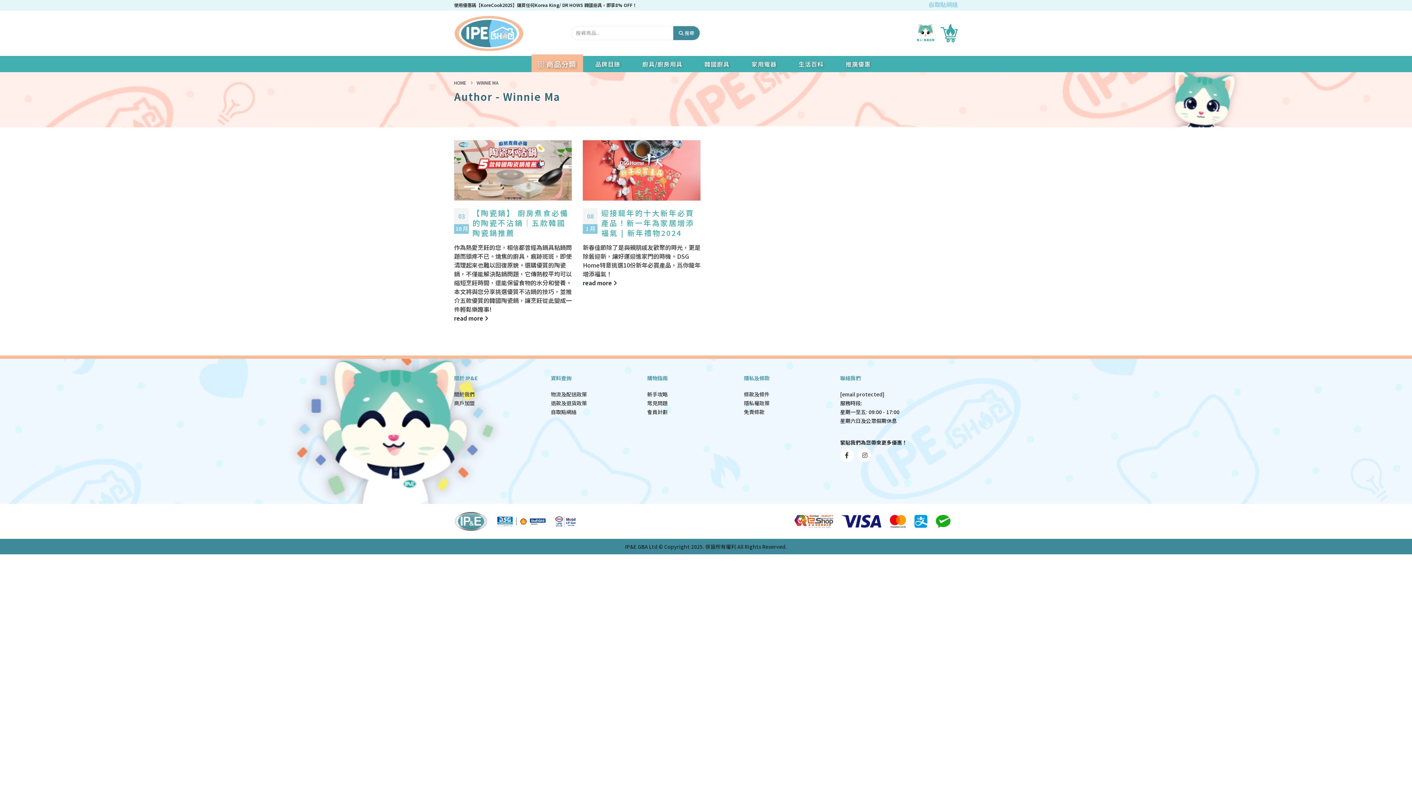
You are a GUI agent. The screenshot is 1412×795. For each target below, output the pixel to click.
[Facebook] (847, 455)
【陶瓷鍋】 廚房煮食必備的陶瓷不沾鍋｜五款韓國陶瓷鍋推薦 (520, 223)
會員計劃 (657, 412)
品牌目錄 (607, 64)
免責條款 (754, 412)
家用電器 (764, 64)
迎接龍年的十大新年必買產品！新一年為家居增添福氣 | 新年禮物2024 (647, 223)
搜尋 (689, 32)
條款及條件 (757, 394)
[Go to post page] (513, 170)
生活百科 (811, 64)
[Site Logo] (489, 33)
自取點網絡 (943, 4)
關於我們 (464, 394)
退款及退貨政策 (569, 403)
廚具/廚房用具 (662, 64)
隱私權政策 (757, 403)
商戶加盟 (464, 403)
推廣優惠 (858, 64)
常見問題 (657, 403)
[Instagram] (865, 455)
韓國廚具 (717, 64)
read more (469, 318)
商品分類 (560, 64)
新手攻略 (657, 394)
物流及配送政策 (569, 394)
